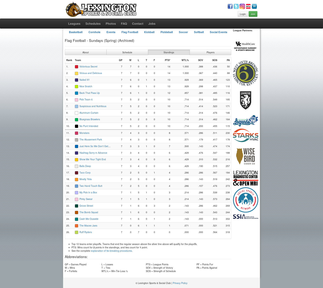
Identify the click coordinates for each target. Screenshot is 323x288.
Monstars (84, 133)
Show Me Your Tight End (92, 159)
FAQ (124, 23)
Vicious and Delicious (90, 73)
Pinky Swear (86, 199)
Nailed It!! (84, 79)
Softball (199, 32)
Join (253, 14)
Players (210, 52)
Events (110, 32)
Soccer (183, 32)
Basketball (75, 32)
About (85, 52)
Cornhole (94, 32)
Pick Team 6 (86, 99)
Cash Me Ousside (88, 218)
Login (243, 14)
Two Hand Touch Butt (90, 185)
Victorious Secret (88, 66)
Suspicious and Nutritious (92, 106)
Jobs (151, 23)
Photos (111, 23)
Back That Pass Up (89, 92)
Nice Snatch (85, 86)
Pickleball (166, 32)
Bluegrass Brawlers (89, 119)
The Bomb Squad (88, 212)
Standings (169, 52)
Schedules (93, 23)
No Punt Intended (88, 126)
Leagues (74, 23)
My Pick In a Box (88, 192)
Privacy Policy (180, 283)
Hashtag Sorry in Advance (93, 152)
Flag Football (129, 32)
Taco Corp (85, 172)
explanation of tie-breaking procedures (111, 250)
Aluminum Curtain (88, 112)
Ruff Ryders (85, 232)
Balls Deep (85, 166)
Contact (137, 23)
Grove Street (86, 205)
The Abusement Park (90, 139)
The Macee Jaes (88, 225)
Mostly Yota (85, 179)
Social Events (218, 32)
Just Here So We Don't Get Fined (97, 146)
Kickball (149, 32)
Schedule (127, 52)
